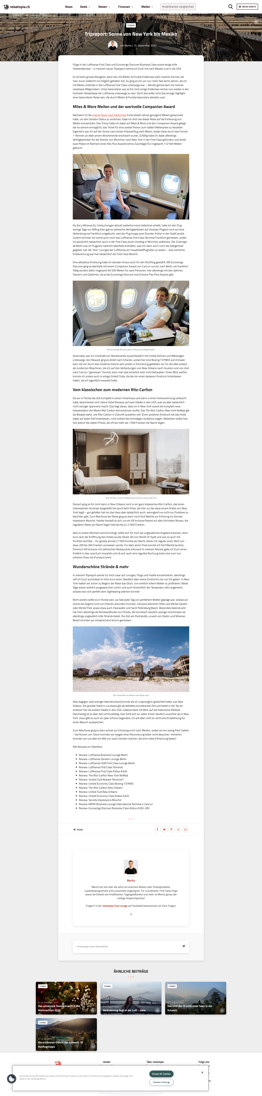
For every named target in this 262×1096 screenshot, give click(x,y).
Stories (131, 25)
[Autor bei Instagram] (131, 914)
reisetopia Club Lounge (115, 906)
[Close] (202, 1072)
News (68, 6)
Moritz (128, 45)
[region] (110, 1078)
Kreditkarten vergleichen (178, 7)
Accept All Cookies (161, 1074)
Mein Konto (249, 6)
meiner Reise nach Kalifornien (109, 115)
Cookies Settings (161, 1082)
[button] (12, 1079)
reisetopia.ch (20, 6)
